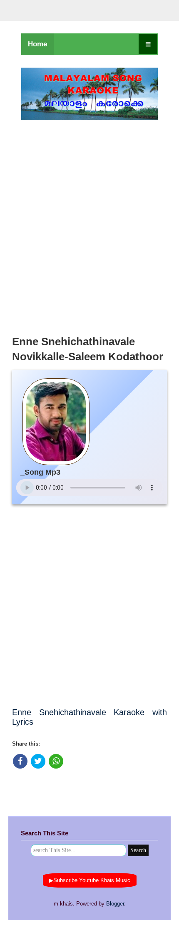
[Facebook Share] (20, 761)
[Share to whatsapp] (56, 761)
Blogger (115, 904)
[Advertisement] (89, 225)
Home (37, 44)
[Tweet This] (38, 761)
